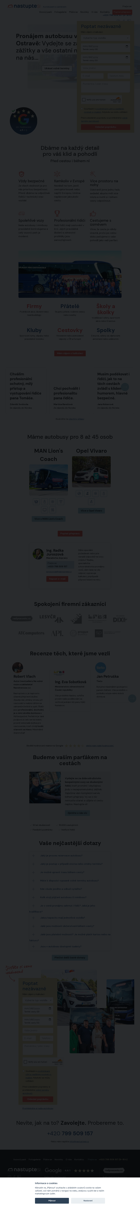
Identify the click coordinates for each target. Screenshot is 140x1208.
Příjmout (52, 1201)
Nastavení (88, 1201)
